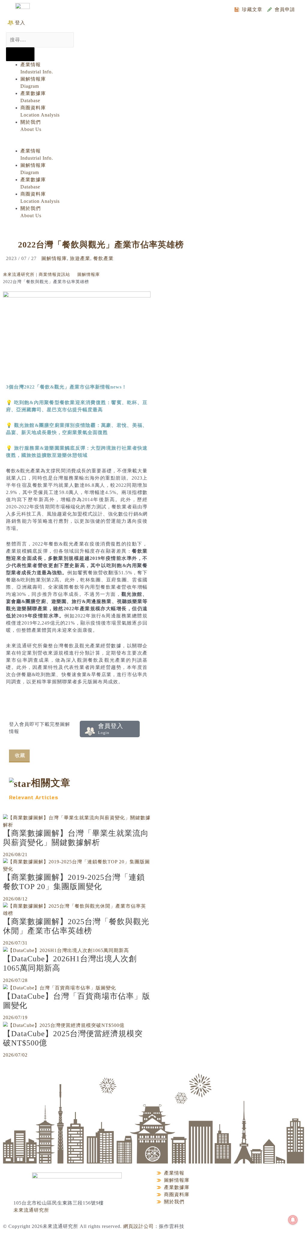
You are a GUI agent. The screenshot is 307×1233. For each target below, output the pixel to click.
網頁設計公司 (138, 1226)
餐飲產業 (103, 258)
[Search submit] (20, 54)
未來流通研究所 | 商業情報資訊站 (36, 274)
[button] (147, 143)
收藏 (20, 755)
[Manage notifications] (293, 1220)
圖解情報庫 (54, 258)
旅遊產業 (80, 258)
